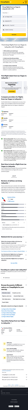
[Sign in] (23, 3)
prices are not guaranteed (6, 370)
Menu (26, 1)
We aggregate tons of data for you (9, 377)
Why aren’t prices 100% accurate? (10, 379)
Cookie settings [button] (14, 399)
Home (9, 384)
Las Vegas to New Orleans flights (8, 309)
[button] (14, 17)
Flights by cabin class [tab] (6, 296)
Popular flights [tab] (5, 302)
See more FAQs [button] (14, 263)
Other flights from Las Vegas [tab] (19, 299)
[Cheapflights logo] (5, 2)
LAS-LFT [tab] (14, 175)
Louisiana (16, 384)
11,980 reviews (10, 201)
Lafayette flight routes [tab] (18, 296)
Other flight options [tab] (6, 299)
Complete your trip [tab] (16, 292)
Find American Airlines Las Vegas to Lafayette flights (13, 251)
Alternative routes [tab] (6, 292)
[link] (12, 91)
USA (12, 384)
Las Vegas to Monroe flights (7, 316)
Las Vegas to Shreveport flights (8, 314)
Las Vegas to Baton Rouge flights (8, 312)
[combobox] (5, 12)
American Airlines (11, 197)
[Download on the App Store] (17, 406)
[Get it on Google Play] (11, 406)
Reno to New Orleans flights (7, 310)
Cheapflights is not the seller (8, 374)
